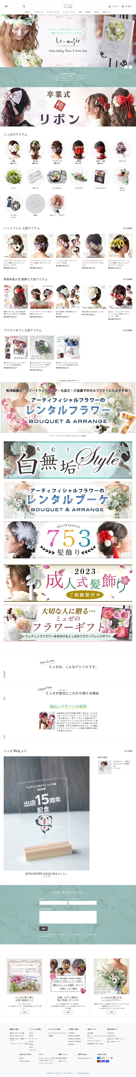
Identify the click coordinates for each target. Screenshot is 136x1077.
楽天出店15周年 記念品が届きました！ (46, 873)
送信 (43, 928)
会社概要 (90, 1033)
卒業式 (31, 1044)
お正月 (31, 1033)
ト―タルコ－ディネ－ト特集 (19, 1044)
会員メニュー (106, 12)
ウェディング (39, 12)
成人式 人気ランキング (17, 1036)
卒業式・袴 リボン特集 (17, 1033)
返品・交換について (113, 1041)
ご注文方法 (110, 1033)
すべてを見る (127, 228)
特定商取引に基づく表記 (95, 1044)
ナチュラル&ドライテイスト (58, 1033)
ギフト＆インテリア (53, 12)
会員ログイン (62, 1061)
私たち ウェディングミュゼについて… (96, 1037)
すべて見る (128, 751)
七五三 (31, 1047)
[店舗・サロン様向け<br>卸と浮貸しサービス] (68, 976)
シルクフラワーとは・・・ (47, 1063)
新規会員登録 (62, 1058)
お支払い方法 (111, 1036)
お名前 (41, 899)
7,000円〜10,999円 (74, 1039)
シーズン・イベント (69, 12)
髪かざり (28, 12)
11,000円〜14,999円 (74, 1041)
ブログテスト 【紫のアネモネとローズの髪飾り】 (122, 763)
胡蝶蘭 (51, 1036)
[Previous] (126, 67)
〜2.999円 (71, 1033)
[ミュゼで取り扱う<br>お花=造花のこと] (24, 976)
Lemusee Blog (24, 1061)
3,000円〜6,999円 (74, 1036)
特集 (80, 12)
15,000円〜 (71, 1044)
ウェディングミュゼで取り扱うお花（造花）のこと (48, 1059)
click (24, 1012)
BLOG (96, 12)
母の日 (31, 1036)
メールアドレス (74, 899)
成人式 (31, 1041)
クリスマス (32, 1050)
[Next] (130, 67)
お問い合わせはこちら (85, 1058)
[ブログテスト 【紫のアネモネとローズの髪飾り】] (105, 767)
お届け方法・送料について (115, 1039)
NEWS (87, 12)
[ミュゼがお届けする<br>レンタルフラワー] (111, 976)
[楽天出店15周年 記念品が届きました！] (47, 813)
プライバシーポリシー (83, 934)
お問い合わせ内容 (45, 909)
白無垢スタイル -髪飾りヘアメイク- (19, 1040)
